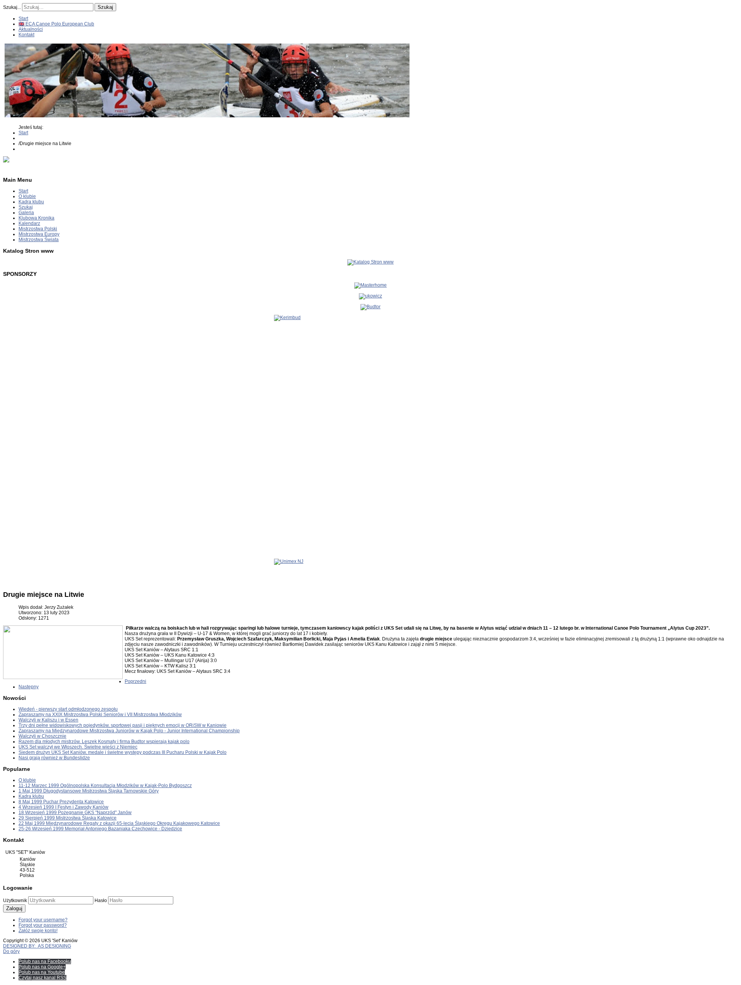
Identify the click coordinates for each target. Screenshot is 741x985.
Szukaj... (12, 7)
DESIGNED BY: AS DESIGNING (37, 946)
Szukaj (105, 7)
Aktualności (31, 29)
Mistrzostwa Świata (39, 239)
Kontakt (26, 34)
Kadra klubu (31, 201)
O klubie (27, 196)
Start (23, 18)
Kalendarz (29, 223)
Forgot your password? (43, 925)
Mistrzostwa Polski (38, 228)
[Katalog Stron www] (370, 262)
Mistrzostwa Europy (39, 234)
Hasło (101, 900)
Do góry (11, 951)
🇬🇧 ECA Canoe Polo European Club (56, 24)
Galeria (26, 212)
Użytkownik (15, 900)
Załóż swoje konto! (38, 930)
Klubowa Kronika (36, 218)
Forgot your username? (43, 919)
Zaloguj (14, 908)
